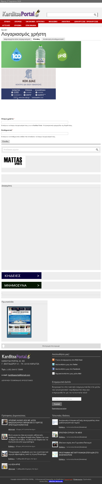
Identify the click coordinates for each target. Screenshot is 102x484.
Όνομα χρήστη (7, 119)
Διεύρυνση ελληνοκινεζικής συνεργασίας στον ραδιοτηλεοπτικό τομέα (79, 421)
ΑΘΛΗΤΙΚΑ (66, 21)
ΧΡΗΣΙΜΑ (17, 25)
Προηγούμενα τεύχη (59, 408)
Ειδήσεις (11, 446)
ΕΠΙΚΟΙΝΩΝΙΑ (31, 25)
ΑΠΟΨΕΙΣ (18, 21)
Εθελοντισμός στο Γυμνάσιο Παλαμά (75, 442)
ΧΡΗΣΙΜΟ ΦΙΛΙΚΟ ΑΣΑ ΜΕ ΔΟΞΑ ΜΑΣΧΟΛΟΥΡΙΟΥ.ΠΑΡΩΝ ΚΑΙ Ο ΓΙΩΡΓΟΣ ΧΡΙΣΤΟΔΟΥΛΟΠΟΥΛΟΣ (25, 422)
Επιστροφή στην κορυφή (51, 346)
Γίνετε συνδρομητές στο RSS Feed (68, 360)
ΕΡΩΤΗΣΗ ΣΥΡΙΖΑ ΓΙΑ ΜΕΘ (70, 432)
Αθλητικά (11, 429)
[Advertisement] (48, 107)
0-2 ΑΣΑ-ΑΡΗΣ (14, 464)
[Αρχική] (21, 12)
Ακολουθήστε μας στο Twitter (66, 364)
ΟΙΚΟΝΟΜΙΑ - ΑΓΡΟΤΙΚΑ (35, 21)
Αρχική (4, 29)
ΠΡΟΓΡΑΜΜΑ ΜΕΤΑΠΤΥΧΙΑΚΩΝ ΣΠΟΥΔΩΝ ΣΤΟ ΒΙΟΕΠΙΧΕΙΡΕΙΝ (78, 453)
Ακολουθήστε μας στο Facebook (67, 369)
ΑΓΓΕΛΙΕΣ (6, 25)
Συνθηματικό (7, 130)
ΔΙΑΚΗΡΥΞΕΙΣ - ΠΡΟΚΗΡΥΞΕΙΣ (86, 21)
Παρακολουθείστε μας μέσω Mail (68, 373)
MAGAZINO (53, 21)
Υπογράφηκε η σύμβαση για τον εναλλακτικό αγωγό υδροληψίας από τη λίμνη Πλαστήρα (28, 453)
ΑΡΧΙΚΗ (7, 21)
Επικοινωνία (78, 479)
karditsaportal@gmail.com (19, 375)
